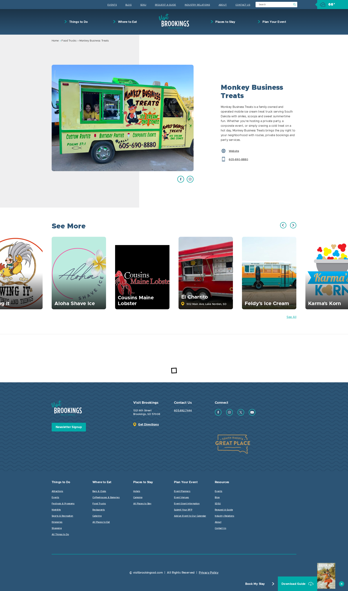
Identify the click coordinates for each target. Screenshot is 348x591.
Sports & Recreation (62, 516)
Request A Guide (165, 5)
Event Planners (182, 491)
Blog (128, 5)
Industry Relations (197, 5)
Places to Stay (225, 21)
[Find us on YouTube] (252, 414)
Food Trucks (68, 41)
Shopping (57, 528)
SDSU (143, 5)
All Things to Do (60, 534)
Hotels (136, 491)
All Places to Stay (142, 504)
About (223, 5)
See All (291, 317)
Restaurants (98, 510)
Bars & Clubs (99, 491)
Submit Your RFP (183, 510)
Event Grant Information (187, 504)
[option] (123, 118)
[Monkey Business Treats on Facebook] (180, 181)
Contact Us (242, 5)
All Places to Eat (101, 522)
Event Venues (181, 497)
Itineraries (57, 522)
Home (55, 41)
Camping (137, 497)
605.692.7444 (183, 410)
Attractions (57, 491)
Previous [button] (283, 225)
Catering (97, 516)
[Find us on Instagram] (229, 414)
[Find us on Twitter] (240, 414)
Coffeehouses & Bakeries (106, 497)
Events (112, 5)
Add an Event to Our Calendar (190, 516)
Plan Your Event (274, 21)
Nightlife (56, 510)
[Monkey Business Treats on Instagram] (190, 181)
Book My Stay (255, 583)
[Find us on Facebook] (218, 414)
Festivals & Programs (63, 504)
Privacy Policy (209, 572)
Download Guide (293, 583)
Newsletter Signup (69, 427)
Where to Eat (127, 21)
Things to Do (78, 21)
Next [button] (293, 225)
